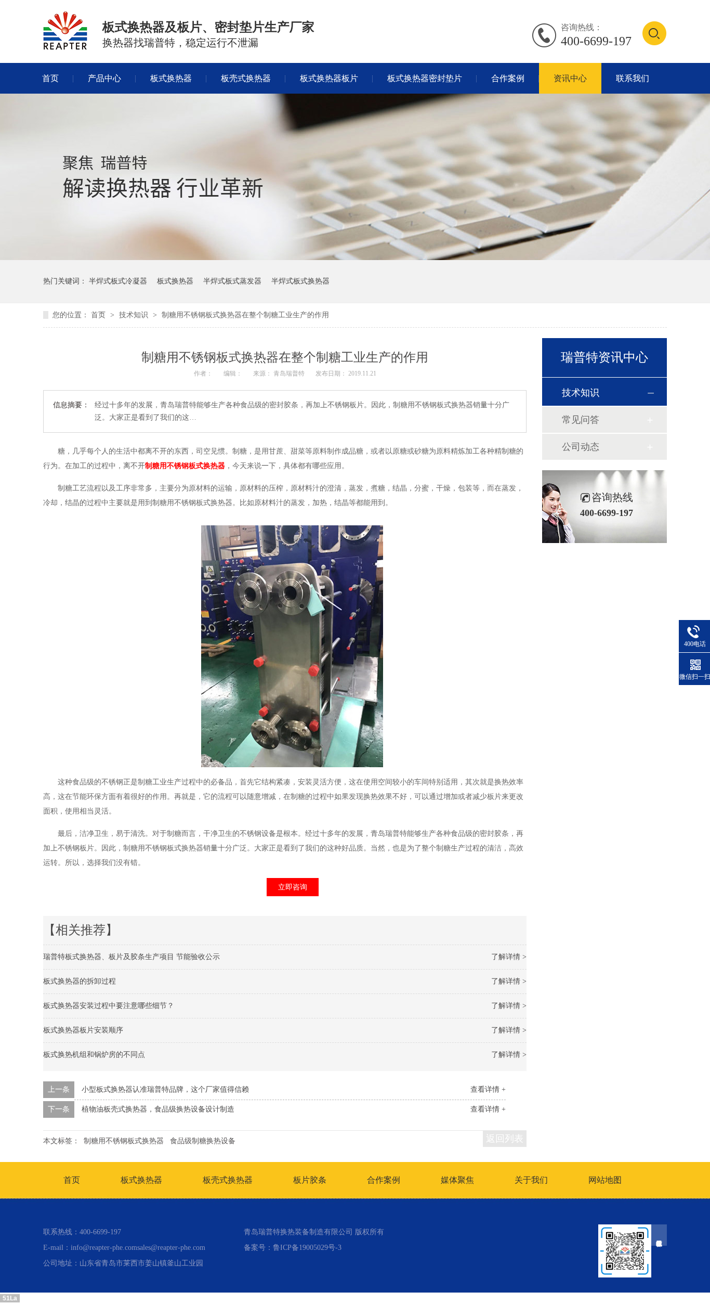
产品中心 (104, 78)
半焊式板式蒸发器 (232, 281)
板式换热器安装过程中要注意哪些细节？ (108, 1006)
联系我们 (632, 78)
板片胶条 (309, 1180)
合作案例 (507, 78)
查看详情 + (488, 1089)
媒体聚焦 (457, 1180)
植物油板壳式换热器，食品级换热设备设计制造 (158, 1109)
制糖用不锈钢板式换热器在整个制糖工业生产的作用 (245, 315)
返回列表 (504, 1138)
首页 (50, 78)
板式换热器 (171, 78)
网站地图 (605, 1180)
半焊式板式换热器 (300, 281)
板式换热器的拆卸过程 (79, 981)
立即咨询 (292, 887)
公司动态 (580, 447)
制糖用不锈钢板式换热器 (185, 466)
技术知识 (134, 315)
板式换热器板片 (329, 78)
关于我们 (531, 1180)
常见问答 (580, 420)
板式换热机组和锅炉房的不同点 (94, 1054)
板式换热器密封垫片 (424, 78)
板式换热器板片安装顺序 (83, 1030)
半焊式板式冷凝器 (118, 281)
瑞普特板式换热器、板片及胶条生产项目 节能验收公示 (131, 957)
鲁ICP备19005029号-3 (307, 1247)
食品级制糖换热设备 (202, 1141)
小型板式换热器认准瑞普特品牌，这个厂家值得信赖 (165, 1089)
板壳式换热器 (246, 78)
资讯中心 (570, 78)
